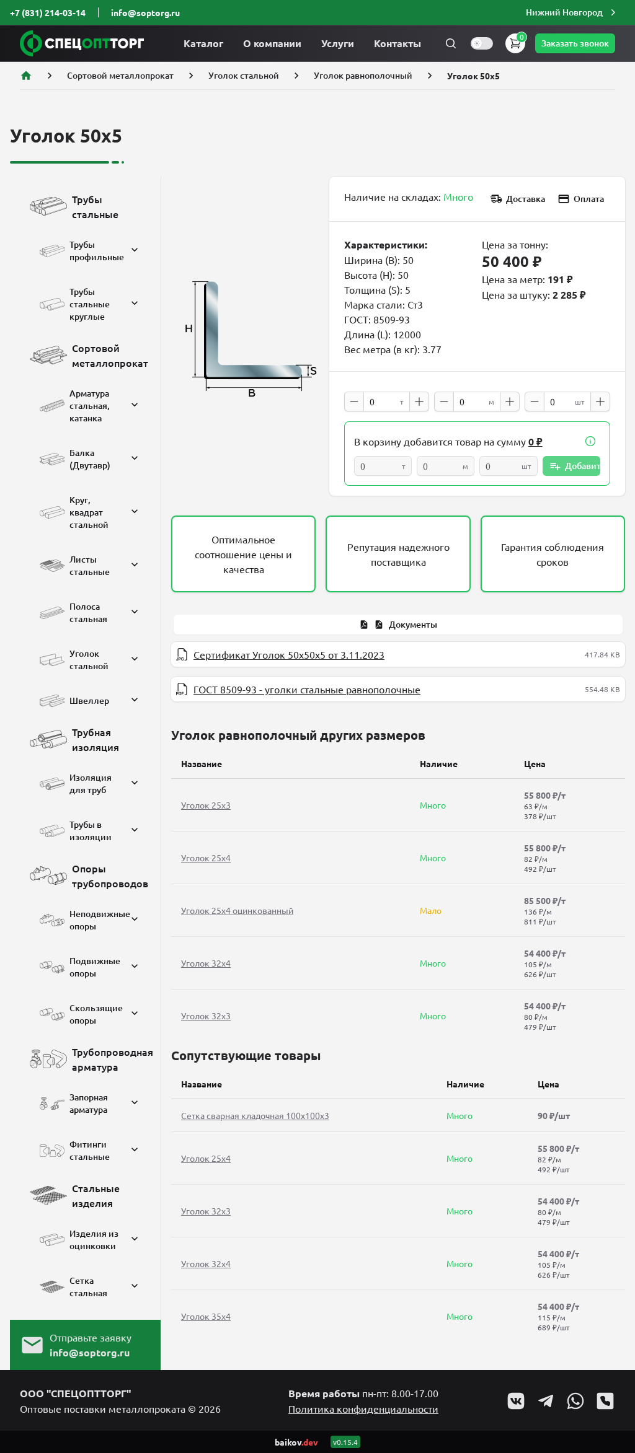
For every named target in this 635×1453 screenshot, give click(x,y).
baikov (296, 1441)
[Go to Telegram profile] (546, 1401)
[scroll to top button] (615, 1351)
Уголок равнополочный (363, 75)
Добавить (582, 466)
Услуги (337, 43)
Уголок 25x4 (206, 857)
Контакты (397, 43)
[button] (572, 12)
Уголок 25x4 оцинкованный (237, 910)
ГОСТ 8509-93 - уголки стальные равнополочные (306, 689)
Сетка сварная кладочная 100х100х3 (255, 1115)
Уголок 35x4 (206, 1316)
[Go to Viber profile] (605, 1401)
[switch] (482, 43)
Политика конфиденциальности (363, 1408)
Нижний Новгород (564, 12)
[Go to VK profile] (516, 1401)
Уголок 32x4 (206, 962)
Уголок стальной (243, 75)
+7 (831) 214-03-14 (48, 12)
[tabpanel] (398, 671)
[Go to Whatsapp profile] (575, 1401)
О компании (272, 43)
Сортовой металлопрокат (120, 75)
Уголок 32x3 (206, 1015)
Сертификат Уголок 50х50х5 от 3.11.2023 (288, 654)
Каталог (203, 43)
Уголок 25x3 (206, 804)
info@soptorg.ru (145, 12)
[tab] (398, 624)
